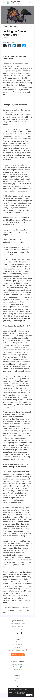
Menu (4, 2)
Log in (18, 678)
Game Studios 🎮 (17, 664)
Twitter (13, 633)
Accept (29, 695)
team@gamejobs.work (17, 623)
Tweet (5, 45)
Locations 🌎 (17, 667)
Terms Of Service (17, 626)
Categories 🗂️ (17, 669)
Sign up (17, 681)
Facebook (21, 633)
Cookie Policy (21, 692)
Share (9, 45)
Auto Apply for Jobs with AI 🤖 (17, 650)
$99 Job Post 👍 (17, 655)
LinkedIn (17, 633)
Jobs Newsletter (17, 645)
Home (18, 642)
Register (17, 647)
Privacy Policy (17, 629)
